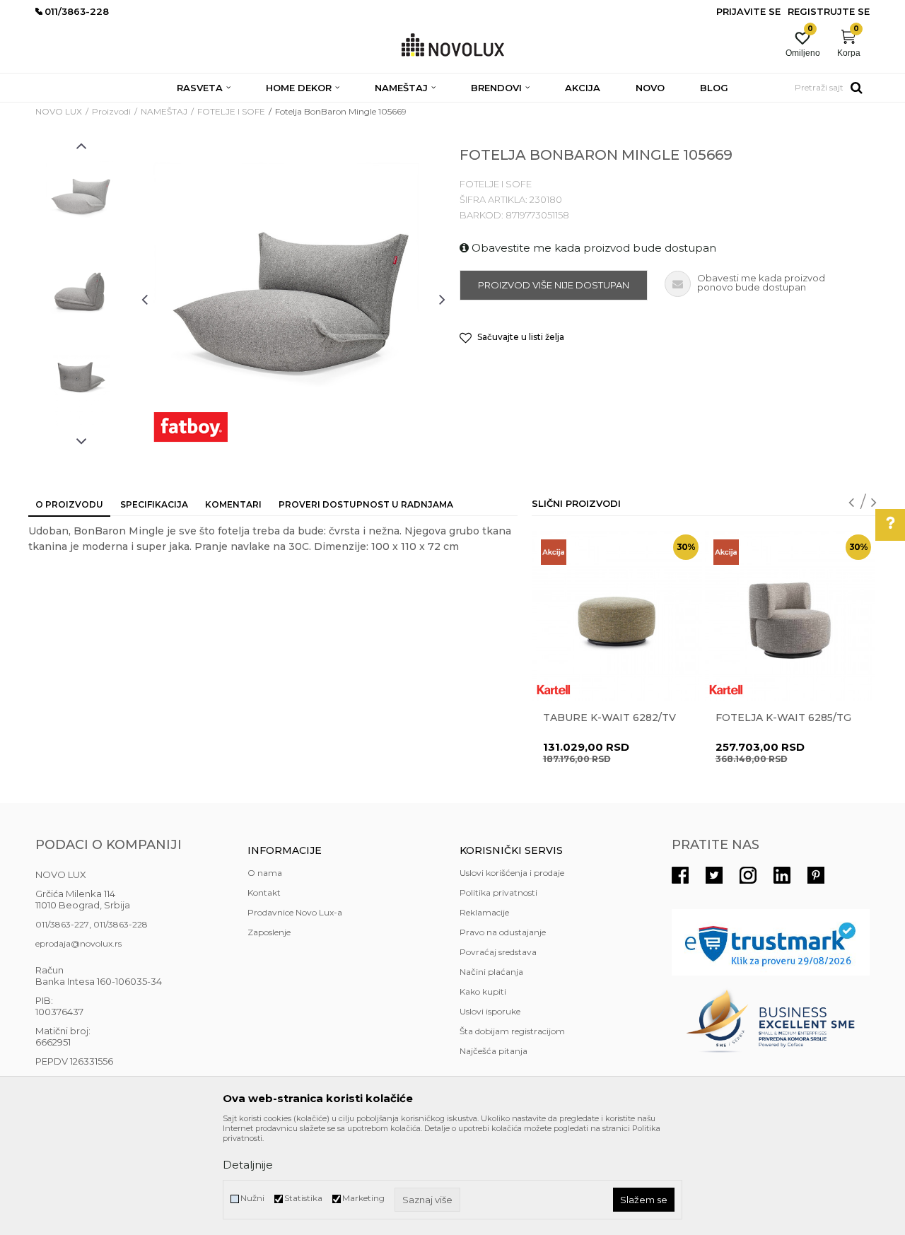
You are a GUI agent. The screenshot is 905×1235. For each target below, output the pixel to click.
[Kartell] (553, 689)
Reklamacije (484, 912)
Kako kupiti (483, 991)
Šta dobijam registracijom (512, 1031)
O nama (264, 872)
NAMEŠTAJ (164, 111)
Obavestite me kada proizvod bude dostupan (592, 247)
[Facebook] (680, 875)
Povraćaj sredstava (498, 952)
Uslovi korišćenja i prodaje (512, 872)
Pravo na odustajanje (503, 932)
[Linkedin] (781, 875)
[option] (81, 196)
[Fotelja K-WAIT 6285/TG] (790, 616)
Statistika (303, 1198)
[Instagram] (748, 875)
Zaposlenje (269, 932)
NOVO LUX (58, 111)
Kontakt (264, 892)
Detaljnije (248, 1164)
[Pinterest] (815, 875)
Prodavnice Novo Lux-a (294, 912)
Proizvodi (111, 111)
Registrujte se (829, 11)
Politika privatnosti (498, 892)
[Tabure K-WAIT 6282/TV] (617, 616)
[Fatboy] (190, 427)
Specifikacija (154, 504)
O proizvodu (69, 504)
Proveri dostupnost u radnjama (366, 504)
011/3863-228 (120, 924)
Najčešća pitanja (493, 1051)
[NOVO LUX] (453, 46)
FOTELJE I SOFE (231, 111)
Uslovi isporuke (490, 1011)
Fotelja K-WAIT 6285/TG (783, 717)
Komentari (233, 504)
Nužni (252, 1198)
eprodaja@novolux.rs (78, 943)
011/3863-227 (62, 924)
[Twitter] (714, 875)
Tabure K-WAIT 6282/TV (609, 717)
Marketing (363, 1198)
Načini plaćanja (491, 971)
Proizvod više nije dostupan (553, 285)
